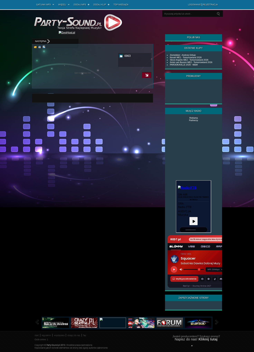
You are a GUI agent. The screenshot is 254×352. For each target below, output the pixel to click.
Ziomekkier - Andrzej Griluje (183, 55)
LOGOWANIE (194, 4)
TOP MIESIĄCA (121, 4)
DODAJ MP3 (80, 4)
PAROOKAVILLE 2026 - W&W (184, 65)
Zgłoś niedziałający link (82, 73)
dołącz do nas (73, 335)
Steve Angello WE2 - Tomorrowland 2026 (189, 60)
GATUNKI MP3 (43, 4)
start (37, 335)
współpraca (59, 335)
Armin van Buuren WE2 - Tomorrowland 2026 (191, 62)
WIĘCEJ (62, 4)
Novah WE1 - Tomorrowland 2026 (186, 57)
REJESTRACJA (210, 4)
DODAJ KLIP (99, 4)
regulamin (46, 335)
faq (84, 335)
